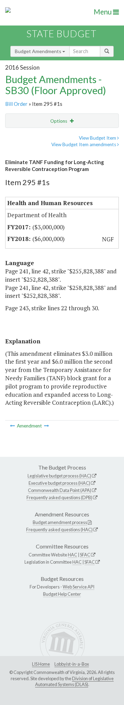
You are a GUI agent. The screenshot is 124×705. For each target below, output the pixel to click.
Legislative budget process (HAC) (59, 476)
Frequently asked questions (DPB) (59, 497)
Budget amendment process (60, 522)
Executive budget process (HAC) (59, 483)
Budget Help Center (62, 594)
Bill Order (16, 104)
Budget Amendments (38, 51)
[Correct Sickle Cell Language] (13, 426)
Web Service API (78, 587)
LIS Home (41, 664)
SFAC (85, 554)
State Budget (61, 33)
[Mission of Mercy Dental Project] (46, 426)
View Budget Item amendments (84, 144)
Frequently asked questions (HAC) (59, 529)
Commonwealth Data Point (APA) (59, 490)
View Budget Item (98, 138)
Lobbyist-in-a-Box (71, 664)
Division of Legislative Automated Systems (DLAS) (74, 681)
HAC (72, 554)
